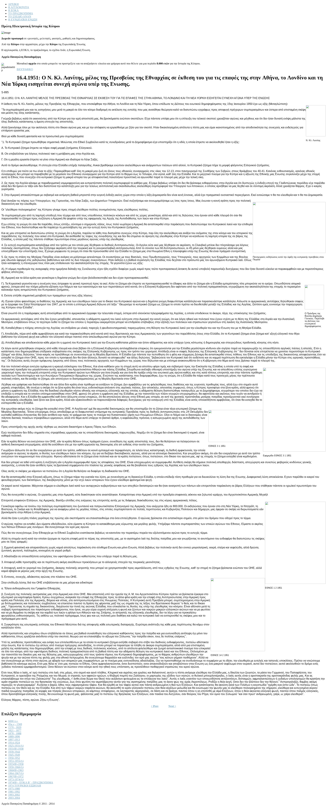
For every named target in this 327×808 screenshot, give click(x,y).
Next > (172, 706)
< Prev (155, 706)
